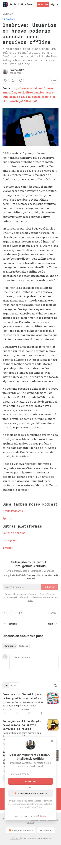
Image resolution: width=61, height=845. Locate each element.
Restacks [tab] (23, 646)
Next (50, 623)
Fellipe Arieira (17, 70)
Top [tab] (6, 685)
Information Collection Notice (32, 597)
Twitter (8, 548)
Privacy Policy (35, 807)
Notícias (8, 14)
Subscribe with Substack (32, 793)
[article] (30, 704)
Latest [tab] (14, 685)
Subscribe (43, 4)
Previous (12, 623)
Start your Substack (22, 830)
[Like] (6, 80)
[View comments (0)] (13, 80)
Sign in (54, 4)
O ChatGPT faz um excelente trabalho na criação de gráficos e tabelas (23, 704)
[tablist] (16, 646)
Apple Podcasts (13, 511)
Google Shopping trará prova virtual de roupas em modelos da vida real (22, 734)
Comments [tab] (9, 646)
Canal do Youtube (14, 533)
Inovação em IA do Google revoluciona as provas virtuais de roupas (22, 724)
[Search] (55, 685)
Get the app (46, 830)
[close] (51, 740)
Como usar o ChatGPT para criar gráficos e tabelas (22, 696)
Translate (9, 19)
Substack (15, 838)
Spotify (7, 518)
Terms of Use (46, 594)
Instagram (10, 540)
